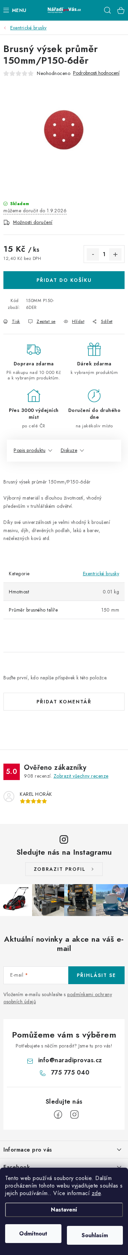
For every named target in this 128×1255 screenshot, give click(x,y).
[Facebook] (58, 1114)
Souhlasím (95, 1235)
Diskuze (69, 450)
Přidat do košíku (64, 280)
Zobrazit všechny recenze (81, 776)
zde (96, 1193)
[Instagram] (74, 1114)
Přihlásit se (96, 975)
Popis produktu (29, 450)
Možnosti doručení (33, 222)
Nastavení (64, 1210)
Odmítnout (33, 1234)
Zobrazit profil (60, 869)
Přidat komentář (64, 701)
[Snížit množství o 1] (93, 254)
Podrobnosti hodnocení (96, 73)
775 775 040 (70, 1072)
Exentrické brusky (101, 573)
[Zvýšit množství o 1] (115, 254)
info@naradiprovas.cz (70, 1060)
